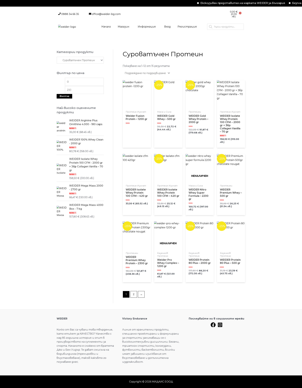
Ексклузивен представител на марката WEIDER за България (235, 3)
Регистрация (187, 26)
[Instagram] (220, 324)
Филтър (64, 96)
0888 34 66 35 (70, 14)
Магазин (123, 26)
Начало (106, 26)
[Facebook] (213, 324)
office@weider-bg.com (106, 14)
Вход (167, 26)
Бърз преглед (137, 107)
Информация (147, 26)
